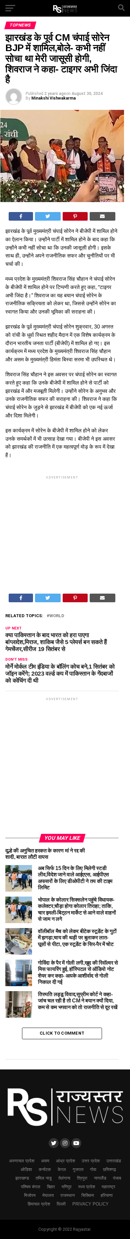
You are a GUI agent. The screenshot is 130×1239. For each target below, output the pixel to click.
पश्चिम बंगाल (30, 1186)
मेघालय (48, 1195)
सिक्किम (87, 1195)
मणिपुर (67, 1186)
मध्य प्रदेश (86, 1186)
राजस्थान (67, 1195)
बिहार (51, 1186)
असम (45, 1160)
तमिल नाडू (44, 1178)
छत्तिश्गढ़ (109, 1169)
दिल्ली (61, 1204)
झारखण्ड (22, 1178)
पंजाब (117, 1178)
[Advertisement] (62, 527)
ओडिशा (26, 1169)
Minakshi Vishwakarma (53, 98)
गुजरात (78, 1169)
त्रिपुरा (82, 1178)
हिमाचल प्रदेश (39, 1204)
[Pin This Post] (75, 216)
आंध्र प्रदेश (65, 1160)
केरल (62, 1169)
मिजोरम (30, 1195)
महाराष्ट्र (108, 1186)
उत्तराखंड (113, 1160)
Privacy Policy (90, 1204)
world (56, 616)
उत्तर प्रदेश (91, 1160)
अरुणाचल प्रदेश (21, 1160)
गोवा (93, 1169)
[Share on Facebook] (21, 216)
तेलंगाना (64, 1178)
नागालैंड (100, 1178)
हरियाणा (107, 1195)
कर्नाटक (45, 1169)
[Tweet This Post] (48, 216)
